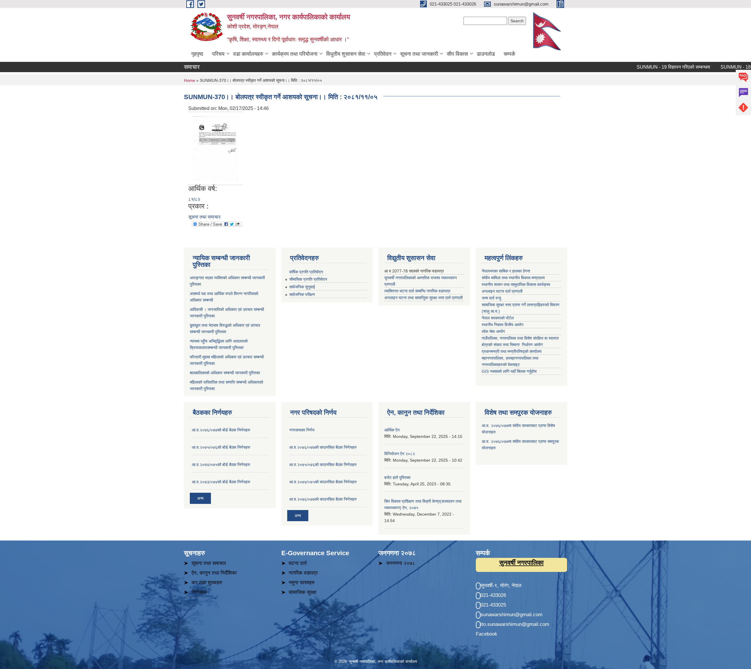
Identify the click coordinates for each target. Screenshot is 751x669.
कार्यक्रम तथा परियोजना (294, 54)
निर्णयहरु (199, 592)
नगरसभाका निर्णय (301, 430)
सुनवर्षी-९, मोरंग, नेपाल (501, 585)
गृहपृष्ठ (197, 54)
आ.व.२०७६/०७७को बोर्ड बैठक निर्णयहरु (221, 430)
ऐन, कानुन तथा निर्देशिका (214, 573)
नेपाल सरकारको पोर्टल (498, 318)
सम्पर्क (509, 54)
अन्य (200, 498)
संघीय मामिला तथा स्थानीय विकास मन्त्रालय (514, 277)
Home (189, 80)
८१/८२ (194, 199)
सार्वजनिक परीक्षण (302, 294)
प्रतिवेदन (382, 54)
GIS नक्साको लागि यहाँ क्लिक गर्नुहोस (509, 371)
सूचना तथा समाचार (204, 216)
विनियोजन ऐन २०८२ (399, 453)
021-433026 (493, 595)
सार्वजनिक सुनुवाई (302, 286)
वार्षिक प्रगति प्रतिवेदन (306, 272)
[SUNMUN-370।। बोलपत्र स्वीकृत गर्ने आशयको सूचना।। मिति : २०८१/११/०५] (215, 147)
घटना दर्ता (298, 563)
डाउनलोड (486, 54)
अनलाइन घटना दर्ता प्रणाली (503, 291)
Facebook (486, 634)
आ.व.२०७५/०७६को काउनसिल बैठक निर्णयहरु (323, 464)
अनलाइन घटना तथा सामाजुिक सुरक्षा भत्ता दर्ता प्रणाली (424, 297)
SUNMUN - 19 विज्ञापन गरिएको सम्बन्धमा (660, 67)
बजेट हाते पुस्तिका (397, 477)
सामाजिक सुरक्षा (302, 592)
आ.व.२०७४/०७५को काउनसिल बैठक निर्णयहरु (323, 482)
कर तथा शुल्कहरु (207, 582)
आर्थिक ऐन (392, 430)
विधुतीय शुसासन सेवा (345, 54)
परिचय (218, 54)
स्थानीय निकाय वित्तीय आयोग (503, 324)
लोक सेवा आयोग (494, 331)
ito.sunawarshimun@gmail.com (515, 624)
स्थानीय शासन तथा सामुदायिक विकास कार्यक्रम (516, 284)
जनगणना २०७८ (400, 563)
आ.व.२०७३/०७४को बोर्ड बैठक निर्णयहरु (221, 482)
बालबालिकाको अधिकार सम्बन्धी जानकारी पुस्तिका (225, 372)
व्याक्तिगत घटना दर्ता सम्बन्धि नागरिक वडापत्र (417, 291)
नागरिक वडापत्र (303, 573)
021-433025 (493, 605)
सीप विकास (457, 54)
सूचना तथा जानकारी (419, 54)
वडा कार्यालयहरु (248, 54)
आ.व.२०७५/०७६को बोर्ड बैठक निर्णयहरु (221, 447)
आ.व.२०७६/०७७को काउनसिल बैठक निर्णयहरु (323, 447)
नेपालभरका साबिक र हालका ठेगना (506, 271)
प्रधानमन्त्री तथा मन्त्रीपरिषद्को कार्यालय (512, 351)
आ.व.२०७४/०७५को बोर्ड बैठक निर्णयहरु (221, 464)
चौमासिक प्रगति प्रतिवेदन (308, 279)
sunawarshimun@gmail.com (511, 614)
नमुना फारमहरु (302, 582)
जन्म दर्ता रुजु (491, 298)
